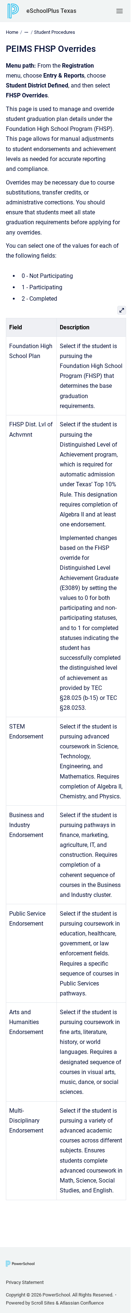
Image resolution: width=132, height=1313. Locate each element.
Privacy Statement (25, 1282)
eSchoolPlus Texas (51, 10)
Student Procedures (54, 32)
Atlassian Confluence (82, 1303)
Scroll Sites (43, 1303)
